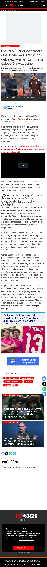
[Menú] (44, 5)
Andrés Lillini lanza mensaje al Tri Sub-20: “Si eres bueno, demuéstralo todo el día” (22, 441)
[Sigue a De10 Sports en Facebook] (21, 520)
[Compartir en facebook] (44, 378)
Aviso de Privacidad (24, 552)
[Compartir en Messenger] (44, 394)
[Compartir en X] (44, 384)
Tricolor (28, 381)
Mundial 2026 (10, 385)
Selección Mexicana (13, 381)
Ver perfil (11, 108)
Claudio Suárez (11, 378)
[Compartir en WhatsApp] (44, 389)
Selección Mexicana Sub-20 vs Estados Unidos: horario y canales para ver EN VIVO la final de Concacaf (22, 413)
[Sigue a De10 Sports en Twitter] (25, 520)
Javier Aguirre (27, 378)
